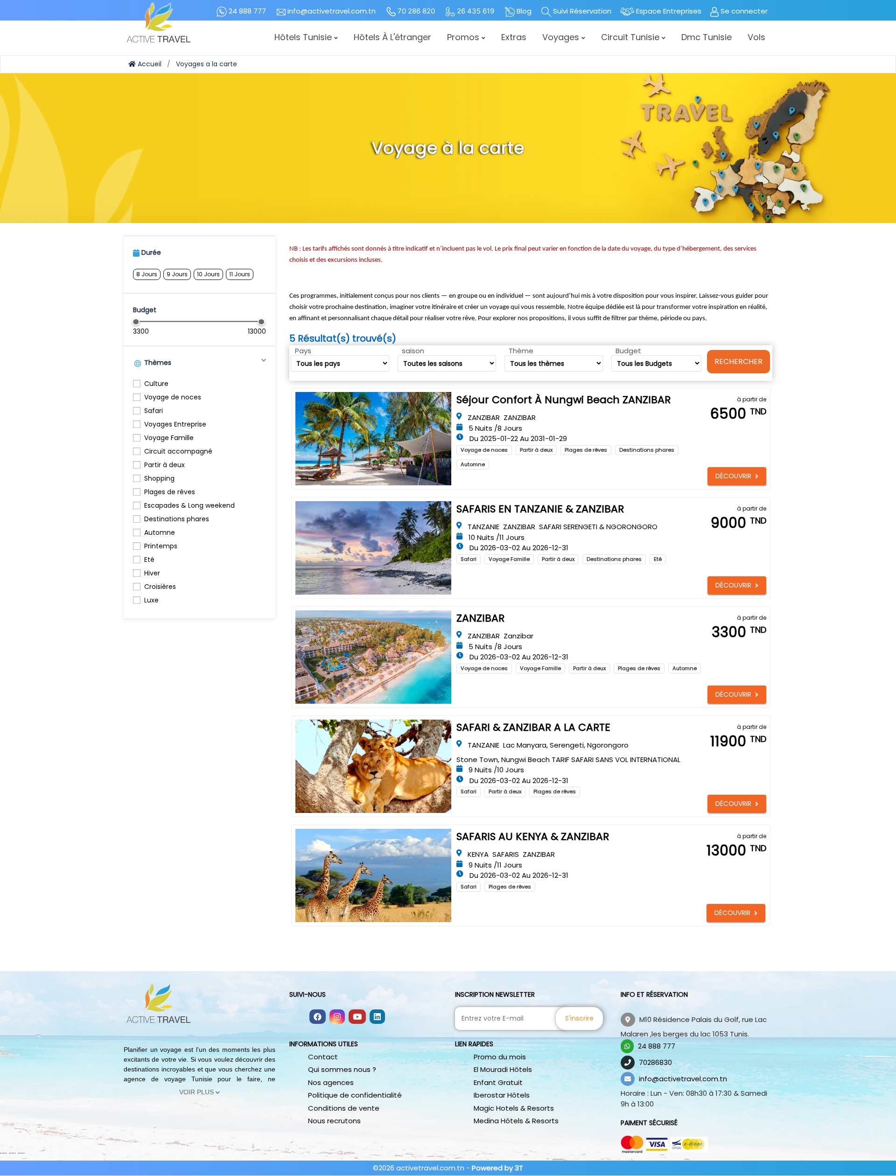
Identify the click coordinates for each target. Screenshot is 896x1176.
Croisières (160, 586)
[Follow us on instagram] (337, 1017)
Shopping (159, 478)
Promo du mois (500, 1057)
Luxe (151, 600)
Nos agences (331, 1082)
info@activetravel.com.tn (683, 1079)
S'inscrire (579, 1018)
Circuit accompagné (178, 451)
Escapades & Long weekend (189, 505)
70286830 (655, 1062)
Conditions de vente (343, 1108)
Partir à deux (164, 464)
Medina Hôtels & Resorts (516, 1121)
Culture (156, 383)
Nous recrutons (334, 1121)
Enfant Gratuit (498, 1082)
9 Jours (177, 274)
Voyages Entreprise (175, 424)
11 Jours (239, 274)
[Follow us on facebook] (317, 1017)
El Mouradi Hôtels (503, 1069)
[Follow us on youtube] (357, 1017)
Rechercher (738, 361)
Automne (159, 532)
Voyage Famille (169, 437)
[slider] (136, 321)
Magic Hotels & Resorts (514, 1108)
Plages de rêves (169, 492)
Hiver (152, 573)
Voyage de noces (172, 397)
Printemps (160, 546)
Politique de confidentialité (355, 1095)
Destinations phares (176, 519)
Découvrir (733, 476)
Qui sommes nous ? (342, 1069)
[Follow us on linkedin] (377, 1017)
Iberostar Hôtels (502, 1095)
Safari (153, 410)
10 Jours (208, 274)
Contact (323, 1057)
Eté (149, 559)
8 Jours (146, 274)
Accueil (148, 64)
